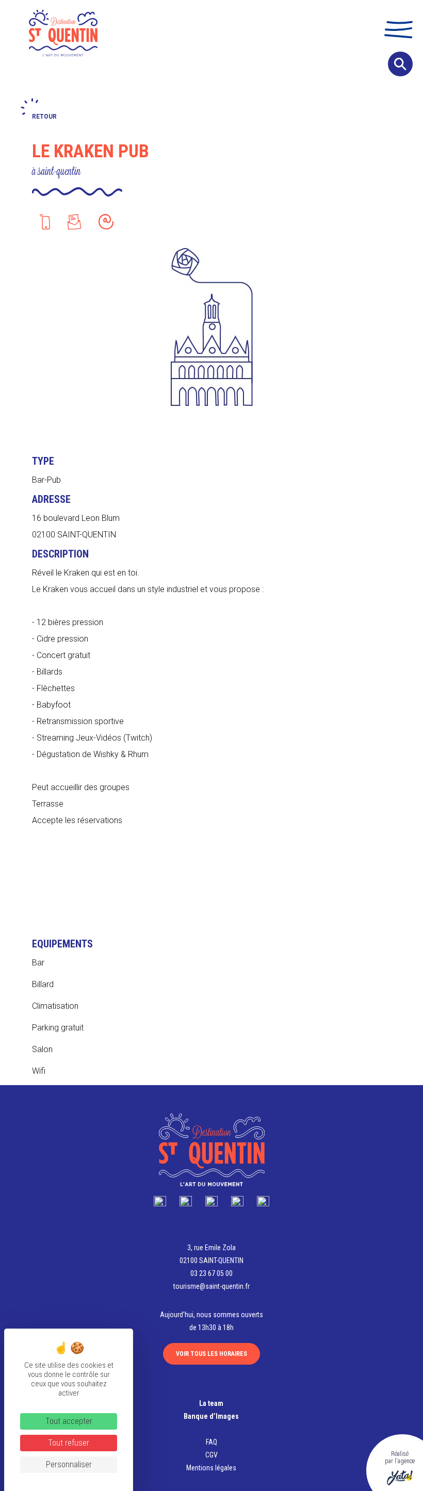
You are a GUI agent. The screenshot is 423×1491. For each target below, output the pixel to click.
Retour (44, 116)
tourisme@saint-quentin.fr (211, 1286)
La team (211, 1403)
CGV (211, 1455)
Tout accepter (68, 1421)
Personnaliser (69, 1464)
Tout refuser (68, 1443)
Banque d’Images (211, 1416)
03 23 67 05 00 (211, 1273)
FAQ (211, 1442)
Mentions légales (211, 1468)
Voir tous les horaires (211, 1353)
